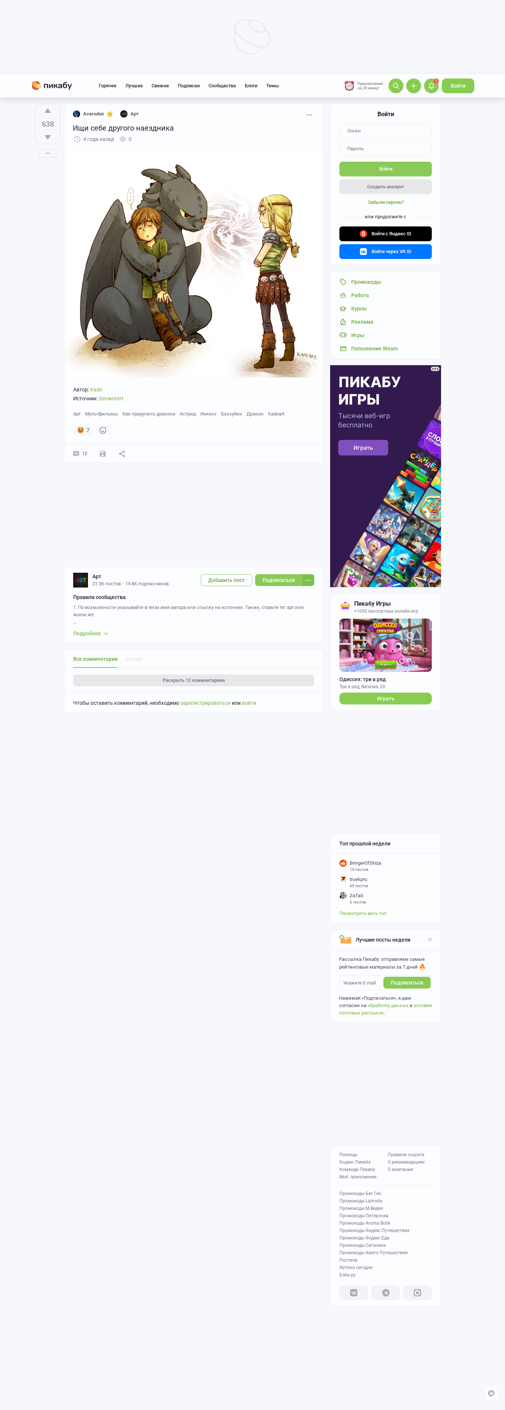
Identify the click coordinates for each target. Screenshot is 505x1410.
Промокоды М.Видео (361, 1208)
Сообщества (222, 85)
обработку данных (388, 1005)
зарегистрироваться (205, 703)
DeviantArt (111, 398)
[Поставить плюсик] (47, 111)
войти (249, 703)
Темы (272, 85)
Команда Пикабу (357, 1169)
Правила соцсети (406, 1154)
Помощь (348, 1154)
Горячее (107, 85)
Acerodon (93, 114)
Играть (385, 698)
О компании (400, 1169)
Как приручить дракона (148, 414)
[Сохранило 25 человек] (102, 453)
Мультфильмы (101, 414)
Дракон (255, 414)
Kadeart (276, 414)
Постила (348, 1260)
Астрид (188, 414)
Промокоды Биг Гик (360, 1193)
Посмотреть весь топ (363, 913)
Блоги (251, 85)
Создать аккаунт (385, 186)
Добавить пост (226, 580)
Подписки (189, 85)
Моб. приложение (357, 1177)
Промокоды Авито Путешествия (373, 1252)
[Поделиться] (122, 453)
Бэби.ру (347, 1275)
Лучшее (134, 85)
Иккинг (208, 414)
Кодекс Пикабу (355, 1162)
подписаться (407, 983)
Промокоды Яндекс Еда (364, 1238)
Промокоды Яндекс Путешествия (374, 1230)
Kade (96, 390)
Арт (77, 414)
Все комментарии (95, 659)
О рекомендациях (406, 1162)
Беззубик (231, 414)
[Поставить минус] (47, 137)
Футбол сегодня (356, 1267)
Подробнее (87, 633)
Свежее (160, 85)
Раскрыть (194, 680)
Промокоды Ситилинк (362, 1245)
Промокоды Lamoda (360, 1201)
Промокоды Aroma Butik (364, 1223)
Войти (458, 86)
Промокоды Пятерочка (364, 1215)
